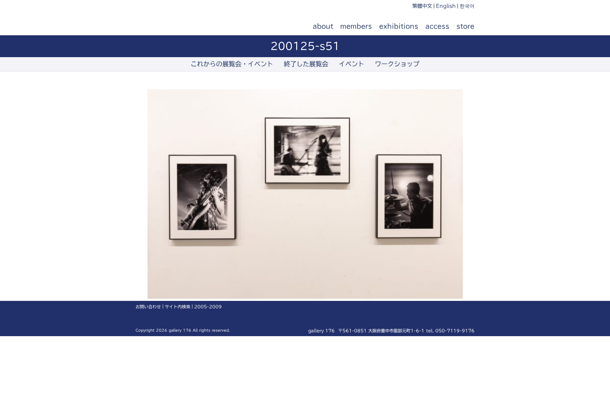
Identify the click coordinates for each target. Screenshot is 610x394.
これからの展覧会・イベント (232, 64)
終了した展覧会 (306, 64)
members (356, 26)
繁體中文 (422, 6)
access (437, 26)
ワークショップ (397, 64)
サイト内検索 (177, 306)
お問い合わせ (148, 306)
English (446, 6)
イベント (351, 64)
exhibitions (398, 26)
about (323, 26)
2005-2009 (208, 306)
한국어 (467, 6)
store (465, 26)
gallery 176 (175, 26)
